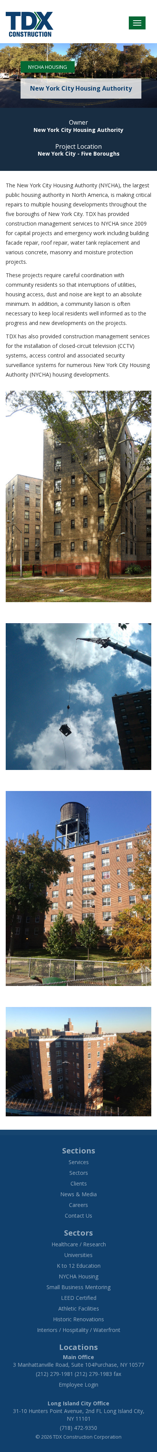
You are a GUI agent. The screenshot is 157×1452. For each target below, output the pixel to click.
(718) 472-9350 (78, 1427)
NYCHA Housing (47, 66)
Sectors (78, 1172)
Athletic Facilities (78, 1308)
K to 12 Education (79, 1265)
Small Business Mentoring (78, 1287)
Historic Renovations (78, 1319)
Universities (78, 1255)
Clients (78, 1183)
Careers (78, 1204)
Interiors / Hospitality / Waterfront (78, 1329)
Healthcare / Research (78, 1244)
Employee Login (78, 1384)
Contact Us (78, 1215)
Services (79, 1162)
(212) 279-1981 (54, 1373)
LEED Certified (78, 1297)
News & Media (78, 1194)
